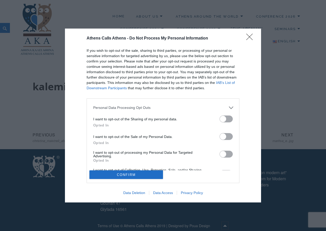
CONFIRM (126, 175)
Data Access (163, 193)
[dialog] (163, 116)
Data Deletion (134, 193)
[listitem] (163, 107)
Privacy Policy (192, 193)
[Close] (251, 38)
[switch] (226, 119)
